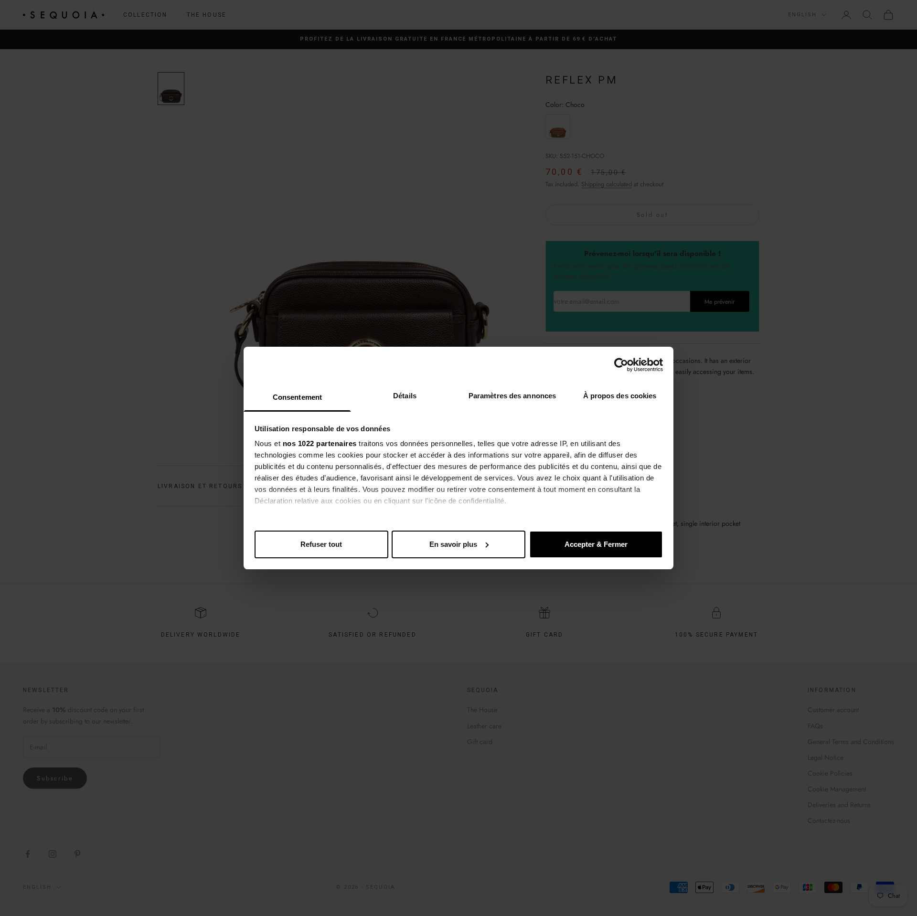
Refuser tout (321, 544)
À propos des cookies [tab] (620, 396)
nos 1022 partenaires (320, 443)
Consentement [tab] (297, 397)
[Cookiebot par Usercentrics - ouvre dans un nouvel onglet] (621, 365)
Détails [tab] (404, 396)
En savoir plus (453, 544)
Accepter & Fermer (596, 544)
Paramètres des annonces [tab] (512, 396)
